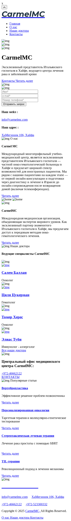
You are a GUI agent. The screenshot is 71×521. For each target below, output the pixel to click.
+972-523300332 (36, 504)
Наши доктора (19, 30)
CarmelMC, (33, 511)
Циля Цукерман (15, 295)
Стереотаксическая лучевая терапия (28, 435)
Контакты (16, 34)
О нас (13, 27)
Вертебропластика (15, 388)
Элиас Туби (11, 339)
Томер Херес (12, 317)
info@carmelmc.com (15, 119)
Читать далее (10, 402)
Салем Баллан (14, 272)
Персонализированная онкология (25, 410)
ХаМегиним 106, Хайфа (18, 135)
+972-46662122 (12, 373)
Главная (14, 23)
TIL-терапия (11, 461)
